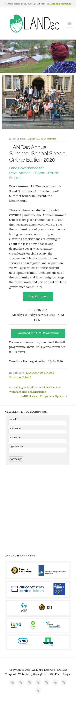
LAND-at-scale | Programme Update (42, 396)
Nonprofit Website (17, 674)
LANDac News (35, 372)
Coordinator (50, 138)
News (50, 372)
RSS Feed (55, 674)
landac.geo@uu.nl (60, 3)
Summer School (20, 377)
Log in (67, 674)
